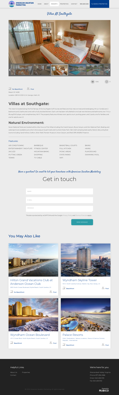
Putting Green (15, 155)
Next (108, 70)
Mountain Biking (41, 152)
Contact (74, 4)
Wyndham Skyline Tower (80, 280)
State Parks (65, 155)
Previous (10, 70)
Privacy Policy (67, 215)
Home (40, 4)
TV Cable (38, 158)
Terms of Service (81, 215)
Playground (90, 152)
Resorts (54, 4)
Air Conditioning (16, 145)
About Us (13, 372)
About (46, 4)
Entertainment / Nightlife (20, 148)
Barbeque (38, 145)
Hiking (88, 148)
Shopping (38, 155)
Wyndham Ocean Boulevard (30, 334)
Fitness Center (41, 148)
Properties (64, 4)
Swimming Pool (92, 155)
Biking (88, 145)
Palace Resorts (73, 334)
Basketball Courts (68, 145)
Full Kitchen (65, 148)
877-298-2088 (100, 375)
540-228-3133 (84, 4)
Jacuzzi (12, 152)
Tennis (11, 158)
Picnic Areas (65, 152)
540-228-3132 (97, 381)
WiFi (61, 158)
